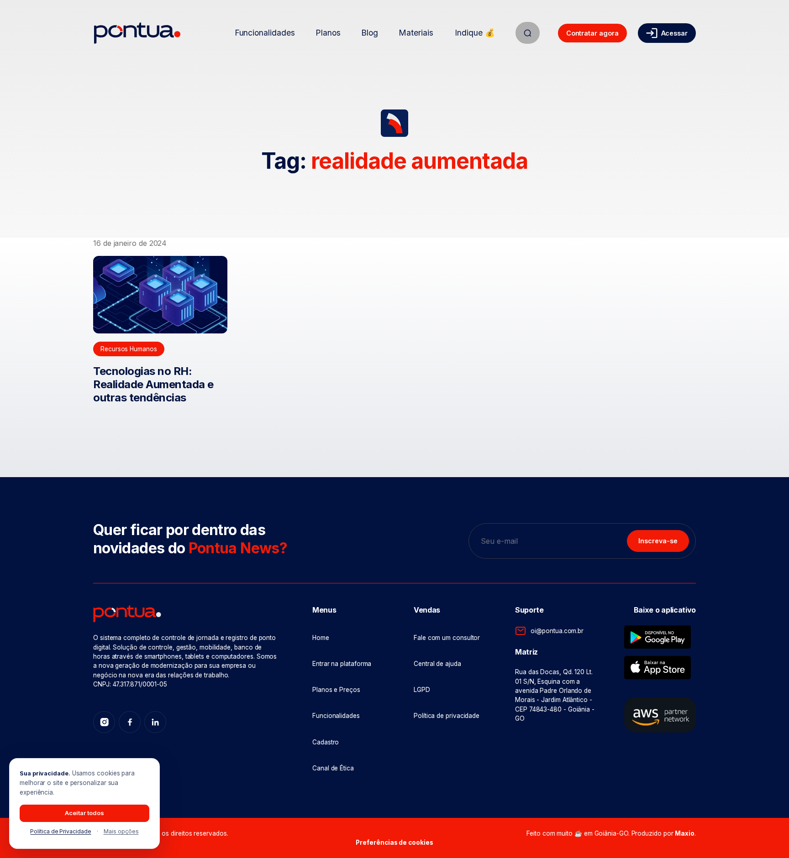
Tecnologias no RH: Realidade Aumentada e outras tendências (153, 384)
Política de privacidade (446, 715)
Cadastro (325, 742)
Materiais (416, 32)
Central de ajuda (437, 663)
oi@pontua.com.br (557, 630)
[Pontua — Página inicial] (137, 33)
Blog (369, 32)
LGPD (422, 689)
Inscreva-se (658, 541)
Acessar (674, 33)
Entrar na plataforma (341, 663)
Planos (328, 32)
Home (320, 637)
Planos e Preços (336, 689)
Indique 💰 (474, 32)
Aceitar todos (84, 812)
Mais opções (121, 831)
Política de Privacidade (60, 831)
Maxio (684, 833)
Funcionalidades (265, 32)
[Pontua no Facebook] (130, 722)
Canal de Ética (333, 768)
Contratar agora (592, 33)
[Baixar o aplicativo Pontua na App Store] (657, 667)
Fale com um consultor (447, 637)
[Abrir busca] (527, 33)
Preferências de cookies (394, 842)
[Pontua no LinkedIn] (155, 722)
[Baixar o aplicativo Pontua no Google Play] (657, 637)
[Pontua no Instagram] (104, 722)
